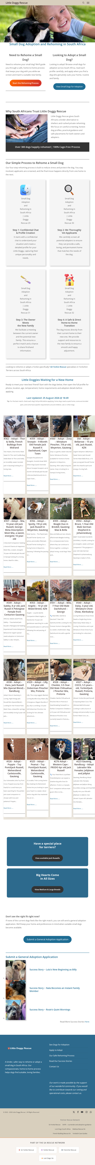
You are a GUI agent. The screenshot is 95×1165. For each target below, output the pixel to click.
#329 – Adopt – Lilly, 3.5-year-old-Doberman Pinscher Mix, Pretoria (37, 687)
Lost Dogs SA (48, 1158)
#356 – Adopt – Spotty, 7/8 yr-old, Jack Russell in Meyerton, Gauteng (37, 525)
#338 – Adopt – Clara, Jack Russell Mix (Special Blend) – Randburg (14, 687)
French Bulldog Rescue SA (62, 1133)
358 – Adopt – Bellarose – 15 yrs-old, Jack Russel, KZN (84, 443)
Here (87, 1021)
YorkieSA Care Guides (80, 1133)
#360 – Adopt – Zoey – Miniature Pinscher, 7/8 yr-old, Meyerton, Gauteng (61, 443)
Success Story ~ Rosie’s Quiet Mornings (50, 1009)
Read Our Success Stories (60, 1061)
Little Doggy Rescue (17, 2)
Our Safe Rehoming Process (61, 1055)
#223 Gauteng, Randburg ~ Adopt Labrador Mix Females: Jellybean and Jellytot (84, 767)
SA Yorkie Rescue (54, 1125)
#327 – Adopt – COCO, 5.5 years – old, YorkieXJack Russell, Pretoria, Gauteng (84, 688)
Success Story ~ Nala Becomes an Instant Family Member (55, 990)
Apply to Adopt (56, 1050)
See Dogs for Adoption (59, 1044)
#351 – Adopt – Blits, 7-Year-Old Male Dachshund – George (61, 607)
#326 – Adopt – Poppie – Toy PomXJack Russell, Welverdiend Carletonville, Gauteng (14, 769)
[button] (88, 3)
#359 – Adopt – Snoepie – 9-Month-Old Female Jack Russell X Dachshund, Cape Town (37, 446)
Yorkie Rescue (48, 1150)
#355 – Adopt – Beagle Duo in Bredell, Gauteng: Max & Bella (61, 525)
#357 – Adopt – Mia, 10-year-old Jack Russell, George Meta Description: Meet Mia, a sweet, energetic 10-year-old (14, 529)
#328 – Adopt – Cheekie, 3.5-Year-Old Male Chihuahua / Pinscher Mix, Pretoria (61, 688)
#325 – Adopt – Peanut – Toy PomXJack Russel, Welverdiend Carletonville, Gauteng (37, 769)
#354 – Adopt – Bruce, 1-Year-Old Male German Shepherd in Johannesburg (84, 526)
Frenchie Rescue (69, 1150)
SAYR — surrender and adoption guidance (76, 1125)
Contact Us (54, 1066)
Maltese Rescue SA (79, 1129)
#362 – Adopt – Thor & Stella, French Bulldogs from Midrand (14, 443)
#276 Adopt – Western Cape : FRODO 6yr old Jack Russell (61, 766)
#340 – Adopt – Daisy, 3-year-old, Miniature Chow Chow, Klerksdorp (84, 607)
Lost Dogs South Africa (62, 1129)
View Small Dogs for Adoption (69, 86)
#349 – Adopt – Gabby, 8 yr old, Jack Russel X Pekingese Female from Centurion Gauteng (14, 608)
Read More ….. (8, 476)
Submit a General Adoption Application (47, 939)
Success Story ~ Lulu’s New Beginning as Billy (53, 969)
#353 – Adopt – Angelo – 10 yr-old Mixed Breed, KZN (37, 605)
